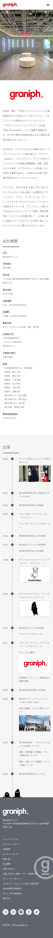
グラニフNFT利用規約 (12, 894)
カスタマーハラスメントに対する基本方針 (21, 884)
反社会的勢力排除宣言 (12, 889)
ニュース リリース (10, 839)
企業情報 (6, 849)
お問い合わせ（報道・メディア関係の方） (21, 874)
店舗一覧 (6, 859)
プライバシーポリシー (12, 879)
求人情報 (6, 864)
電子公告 (6, 898)
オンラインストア (10, 854)
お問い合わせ (8, 869)
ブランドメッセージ (11, 844)
